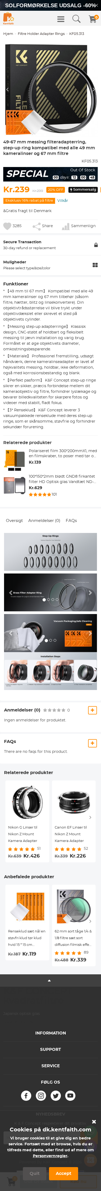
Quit (35, 1173)
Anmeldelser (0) (44, 521)
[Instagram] (41, 1096)
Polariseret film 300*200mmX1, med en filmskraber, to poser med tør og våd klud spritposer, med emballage (63, 454)
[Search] (76, 19)
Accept (63, 1173)
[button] (11, 592)
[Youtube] (70, 1096)
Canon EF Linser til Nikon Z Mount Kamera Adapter (71, 834)
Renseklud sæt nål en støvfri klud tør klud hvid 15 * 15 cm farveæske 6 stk (27, 939)
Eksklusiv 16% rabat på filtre (29, 200)
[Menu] (60, 19)
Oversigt (14, 521)
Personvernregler (50, 1156)
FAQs (71, 521)
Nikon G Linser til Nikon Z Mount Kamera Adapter (22, 834)
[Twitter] (56, 1096)
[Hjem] (8, 18)
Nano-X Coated (18, 1022)
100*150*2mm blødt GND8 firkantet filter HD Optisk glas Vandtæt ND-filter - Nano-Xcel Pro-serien (62, 480)
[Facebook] (26, 1096)
